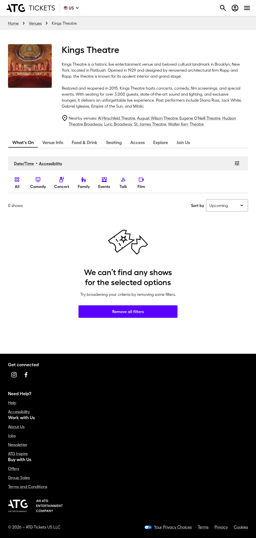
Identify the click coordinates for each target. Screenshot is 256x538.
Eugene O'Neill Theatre (200, 118)
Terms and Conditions (27, 486)
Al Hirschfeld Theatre (116, 118)
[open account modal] (235, 8)
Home (13, 23)
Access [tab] (137, 142)
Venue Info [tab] (52, 142)
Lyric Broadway (118, 124)
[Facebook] (26, 375)
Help (12, 402)
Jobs (12, 435)
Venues (35, 23)
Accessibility (50, 163)
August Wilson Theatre (157, 118)
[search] (223, 8)
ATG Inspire (18, 453)
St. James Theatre (150, 124)
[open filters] (237, 163)
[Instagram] (14, 375)
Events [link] (104, 186)
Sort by (197, 205)
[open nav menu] (247, 8)
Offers (13, 468)
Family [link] (84, 186)
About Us (16, 426)
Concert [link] (61, 186)
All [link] (17, 186)
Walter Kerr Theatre (186, 124)
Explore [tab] (160, 142)
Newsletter (18, 444)
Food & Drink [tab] (85, 142)
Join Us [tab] (183, 142)
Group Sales (19, 477)
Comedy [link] (38, 186)
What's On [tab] (23, 142)
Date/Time (24, 163)
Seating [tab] (114, 142)
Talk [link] (123, 186)
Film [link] (141, 186)
